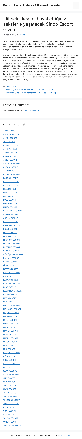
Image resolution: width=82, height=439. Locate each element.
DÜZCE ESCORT (10, 229)
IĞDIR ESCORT (9, 265)
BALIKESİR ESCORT (11, 174)
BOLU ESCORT (9, 200)
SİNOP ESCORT (12, 86)
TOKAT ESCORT (10, 396)
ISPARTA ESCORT (10, 269)
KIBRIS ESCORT (10, 298)
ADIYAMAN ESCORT (12, 134)
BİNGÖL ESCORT (10, 193)
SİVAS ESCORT (9, 389)
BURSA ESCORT (10, 207)
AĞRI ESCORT (9, 142)
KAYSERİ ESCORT (10, 294)
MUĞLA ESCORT (10, 345)
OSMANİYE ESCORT (11, 364)
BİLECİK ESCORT (10, 189)
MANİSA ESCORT (10, 331)
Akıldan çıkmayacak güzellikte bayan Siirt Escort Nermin (30, 89)
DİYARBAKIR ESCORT (12, 225)
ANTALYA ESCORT (11, 156)
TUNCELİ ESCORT (11, 404)
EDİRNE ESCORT (10, 233)
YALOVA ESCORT (10, 418)
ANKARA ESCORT (11, 153)
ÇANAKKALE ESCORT (12, 211)
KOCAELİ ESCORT (11, 316)
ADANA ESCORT (10, 131)
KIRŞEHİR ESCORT (11, 313)
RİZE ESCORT (9, 367)
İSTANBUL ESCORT (11, 273)
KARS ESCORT (9, 287)
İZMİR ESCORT (9, 276)
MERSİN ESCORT (10, 342)
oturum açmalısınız (31, 110)
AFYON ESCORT (10, 138)
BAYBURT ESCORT (11, 185)
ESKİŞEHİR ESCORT (11, 247)
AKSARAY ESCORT (11, 145)
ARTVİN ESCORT (10, 167)
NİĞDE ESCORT (10, 356)
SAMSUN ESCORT (11, 375)
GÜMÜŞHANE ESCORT (13, 254)
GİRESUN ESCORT (11, 251)
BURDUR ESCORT (11, 203)
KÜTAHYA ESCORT (11, 324)
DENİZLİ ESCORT (10, 222)
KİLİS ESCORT (9, 302)
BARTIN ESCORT (10, 178)
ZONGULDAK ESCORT (12, 425)
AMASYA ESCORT (11, 149)
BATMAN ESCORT (11, 182)
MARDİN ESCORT (10, 338)
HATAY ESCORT (10, 262)
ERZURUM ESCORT (11, 244)
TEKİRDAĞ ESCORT (11, 393)
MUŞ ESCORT (9, 349)
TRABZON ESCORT (11, 400)
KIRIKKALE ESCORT (11, 305)
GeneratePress (65, 436)
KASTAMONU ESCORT (13, 291)
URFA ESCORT (9, 407)
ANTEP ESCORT (10, 160)
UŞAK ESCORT (9, 411)
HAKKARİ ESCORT (11, 258)
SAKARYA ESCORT (11, 371)
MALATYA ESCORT (11, 327)
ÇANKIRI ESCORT (10, 214)
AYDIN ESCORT (9, 171)
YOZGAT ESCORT (10, 422)
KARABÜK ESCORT (11, 280)
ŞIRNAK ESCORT (10, 385)
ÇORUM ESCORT (10, 218)
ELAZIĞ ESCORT (10, 236)
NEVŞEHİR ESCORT (11, 353)
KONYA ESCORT (10, 320)
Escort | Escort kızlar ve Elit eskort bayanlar (31, 5)
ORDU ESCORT (9, 360)
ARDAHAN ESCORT (11, 163)
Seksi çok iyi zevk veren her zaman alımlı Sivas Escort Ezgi (31, 93)
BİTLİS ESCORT (9, 196)
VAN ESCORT (9, 415)
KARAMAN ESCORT (11, 284)
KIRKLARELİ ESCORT (12, 309)
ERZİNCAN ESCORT (11, 240)
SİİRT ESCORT (9, 378)
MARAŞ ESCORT (10, 334)
